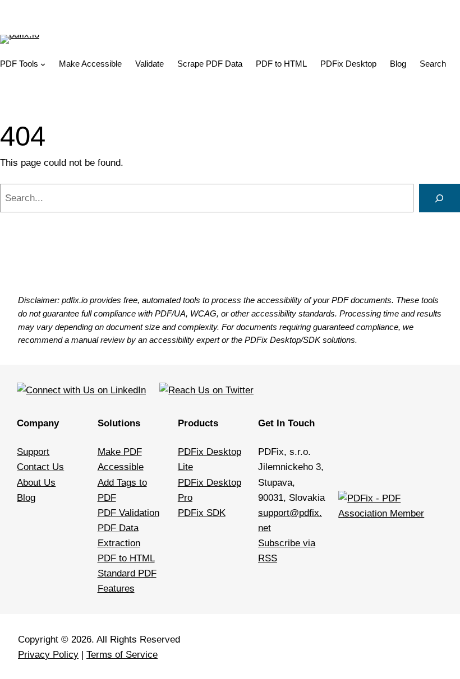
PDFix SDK (202, 513)
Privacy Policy (48, 654)
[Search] (439, 198)
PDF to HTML (126, 558)
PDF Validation (128, 513)
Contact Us (40, 467)
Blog (26, 497)
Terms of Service (122, 654)
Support (33, 452)
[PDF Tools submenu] (42, 64)
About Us (36, 482)
